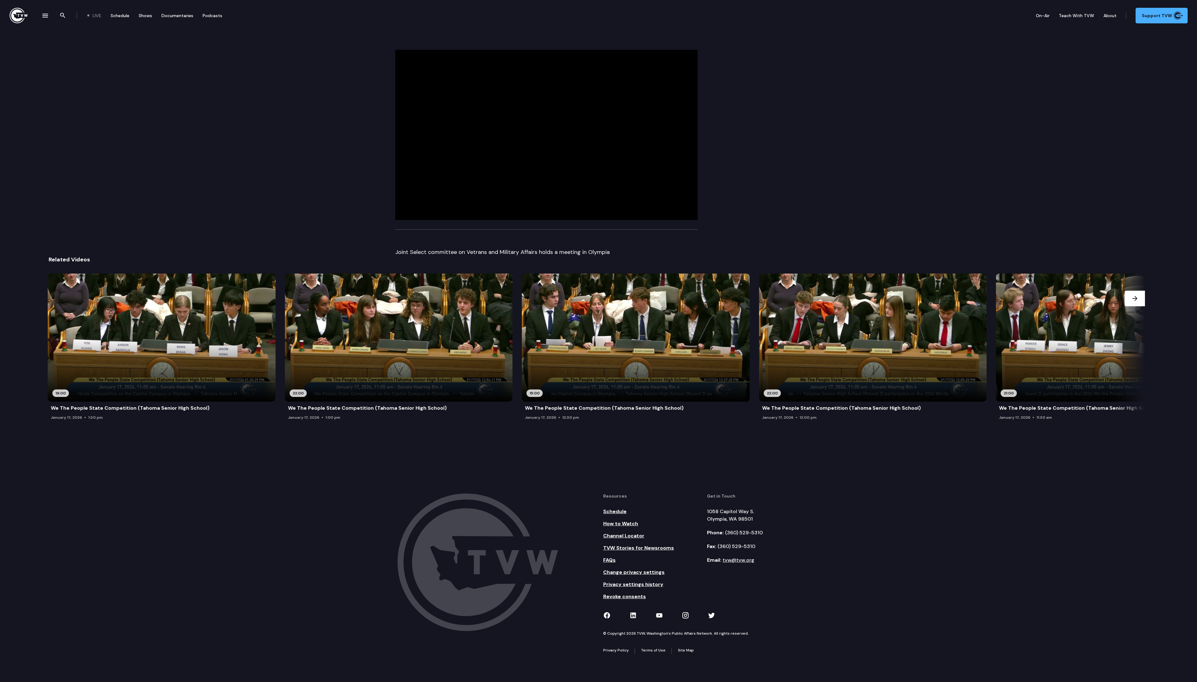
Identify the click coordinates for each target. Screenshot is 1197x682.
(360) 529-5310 (744, 532)
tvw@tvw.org (738, 560)
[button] (1135, 348)
